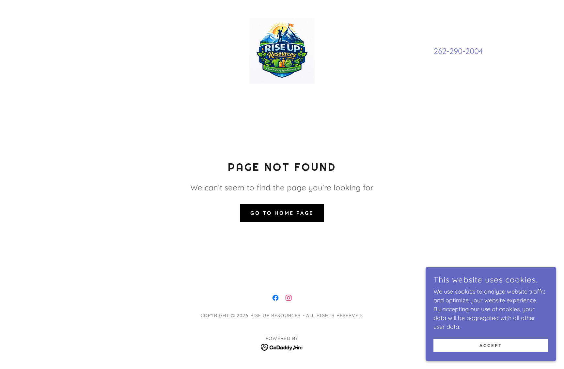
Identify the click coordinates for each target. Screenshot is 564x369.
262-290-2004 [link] (458, 51)
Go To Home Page (281, 213)
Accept (490, 345)
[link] (282, 50)
